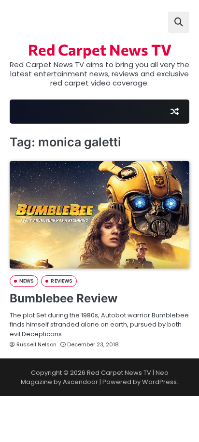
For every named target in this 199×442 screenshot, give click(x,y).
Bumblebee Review (63, 298)
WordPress (159, 381)
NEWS (26, 281)
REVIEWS (61, 281)
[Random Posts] (174, 111)
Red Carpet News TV (99, 49)
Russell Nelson (36, 344)
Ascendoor (80, 381)
